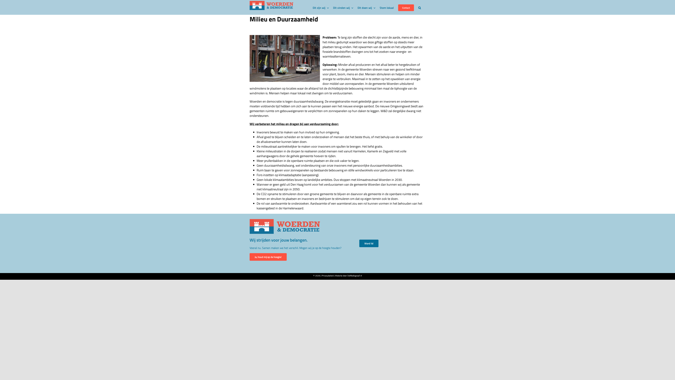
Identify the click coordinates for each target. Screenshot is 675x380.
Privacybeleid (327, 275)
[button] (419, 7)
